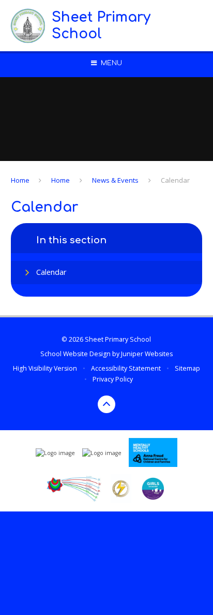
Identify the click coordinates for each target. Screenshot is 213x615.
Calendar (175, 180)
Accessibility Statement (126, 368)
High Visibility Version (45, 368)
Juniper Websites (147, 353)
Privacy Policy (113, 379)
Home (20, 180)
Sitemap (187, 368)
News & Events (115, 180)
